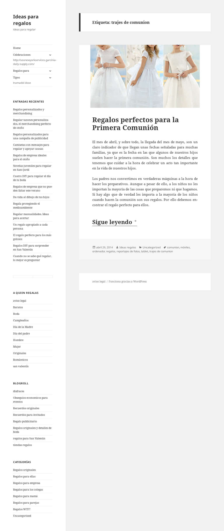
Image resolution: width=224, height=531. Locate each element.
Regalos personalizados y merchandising (28, 111)
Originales (19, 353)
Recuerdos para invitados (29, 415)
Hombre (18, 340)
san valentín (21, 366)
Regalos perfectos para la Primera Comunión (135, 123)
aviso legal (19, 301)
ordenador (98, 251)
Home (17, 48)
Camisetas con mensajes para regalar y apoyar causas (31, 147)
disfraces (18, 391)
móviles (185, 247)
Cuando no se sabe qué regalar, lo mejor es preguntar (32, 258)
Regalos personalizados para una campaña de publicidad (31, 136)
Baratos (18, 307)
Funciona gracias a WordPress (128, 281)
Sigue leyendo (114, 222)
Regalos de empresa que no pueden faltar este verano (32, 188)
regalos (110, 251)
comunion (173, 247)
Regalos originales (24, 470)
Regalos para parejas (26, 503)
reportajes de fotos (128, 251)
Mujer (17, 346)
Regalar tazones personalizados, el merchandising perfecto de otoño (32, 124)
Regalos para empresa (26, 483)
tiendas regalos (22, 445)
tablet (144, 251)
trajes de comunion (161, 251)
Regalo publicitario (25, 421)
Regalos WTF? (21, 509)
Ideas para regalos (25, 19)
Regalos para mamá (25, 496)
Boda (16, 314)
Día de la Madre (23, 327)
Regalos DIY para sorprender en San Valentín (31, 247)
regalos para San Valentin (29, 438)
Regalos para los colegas (28, 489)
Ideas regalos (127, 247)
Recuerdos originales (26, 408)
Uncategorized (22, 516)
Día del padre (21, 333)
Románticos (20, 360)
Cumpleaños (20, 320)
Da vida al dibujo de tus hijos (31, 197)
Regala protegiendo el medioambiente (26, 205)
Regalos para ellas (24, 476)
